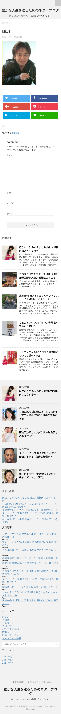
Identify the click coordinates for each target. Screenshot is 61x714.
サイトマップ (32, 682)
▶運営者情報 (18, 682)
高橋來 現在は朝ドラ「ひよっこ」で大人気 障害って (30, 558)
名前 (9, 192)
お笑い (5, 617)
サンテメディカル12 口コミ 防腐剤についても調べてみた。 (39, 354)
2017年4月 (8, 663)
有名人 (5, 632)
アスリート (8, 623)
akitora (15, 133)
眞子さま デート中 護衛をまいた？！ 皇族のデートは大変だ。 (38, 475)
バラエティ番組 (10, 629)
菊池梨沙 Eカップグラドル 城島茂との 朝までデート (30, 510)
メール (10, 203)
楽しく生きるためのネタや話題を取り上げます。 (30, 699)
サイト (10, 213)
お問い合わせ (47, 682)
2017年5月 (8, 659)
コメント (11, 155)
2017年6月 (8, 656)
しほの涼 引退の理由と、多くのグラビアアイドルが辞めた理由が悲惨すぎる (38, 415)
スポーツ (7, 626)
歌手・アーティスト (13, 635)
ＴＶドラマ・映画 (11, 638)
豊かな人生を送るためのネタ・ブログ (30, 10)
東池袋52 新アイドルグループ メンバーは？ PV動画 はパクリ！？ (39, 297)
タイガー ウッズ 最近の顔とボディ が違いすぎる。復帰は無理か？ (37, 455)
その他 (5, 620)
